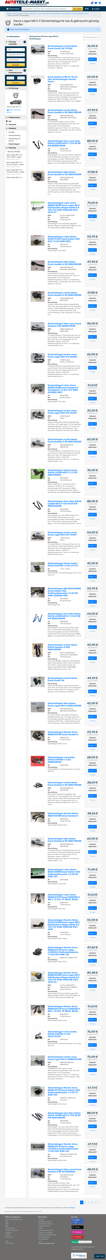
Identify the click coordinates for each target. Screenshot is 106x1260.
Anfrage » (72, 1207)
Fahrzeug (12, 148)
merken (92, 63)
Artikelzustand (14, 117)
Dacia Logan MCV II (30, 13)
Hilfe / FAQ (99, 1256)
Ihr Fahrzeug (13, 88)
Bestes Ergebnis (91, 37)
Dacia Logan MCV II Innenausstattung (49, 13)
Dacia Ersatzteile (18, 13)
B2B (87, 9)
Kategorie (12, 128)
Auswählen (15, 65)
